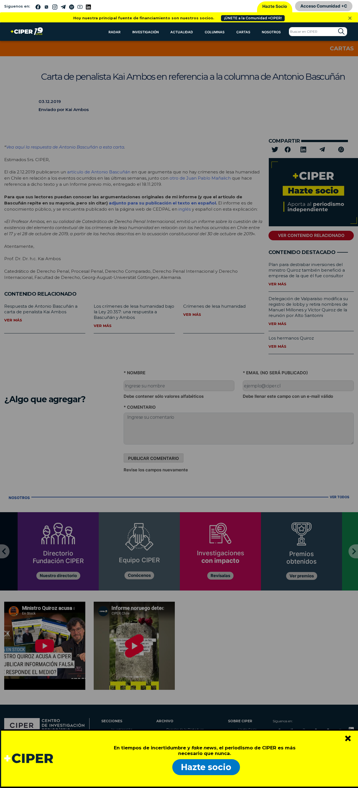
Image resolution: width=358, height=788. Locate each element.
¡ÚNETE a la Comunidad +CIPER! (253, 18)
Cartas (243, 32)
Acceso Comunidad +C (323, 6)
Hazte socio (206, 767)
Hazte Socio (274, 6)
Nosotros (271, 32)
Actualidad (181, 32)
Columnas (215, 32)
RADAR (115, 32)
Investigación (145, 32)
